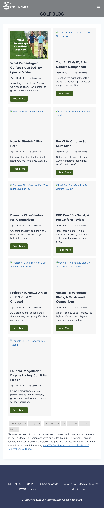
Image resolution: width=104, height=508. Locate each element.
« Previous (16, 423)
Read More (19, 98)
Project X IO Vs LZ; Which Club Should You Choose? (28, 297)
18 (63, 423)
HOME (8, 484)
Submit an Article (48, 484)
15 (46, 423)
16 (52, 423)
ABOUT (18, 484)
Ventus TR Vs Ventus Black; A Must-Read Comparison (71, 297)
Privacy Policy (68, 484)
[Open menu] (99, 5)
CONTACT (31, 484)
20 (75, 423)
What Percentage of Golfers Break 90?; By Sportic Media (26, 67)
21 (81, 423)
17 (58, 423)
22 (87, 423)
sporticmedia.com (51, 499)
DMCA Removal (27, 489)
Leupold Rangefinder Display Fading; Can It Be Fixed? (28, 375)
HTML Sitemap (76, 489)
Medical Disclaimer (89, 484)
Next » (13, 429)
